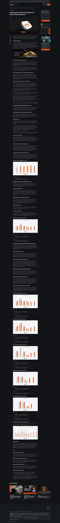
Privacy (10, 521)
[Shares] (43, 24)
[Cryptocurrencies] (48, 24)
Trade (49, 32)
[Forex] (41, 24)
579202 (22, 513)
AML (16, 521)
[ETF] (45, 24)
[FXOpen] (12, 5)
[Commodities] (46, 24)
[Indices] (49, 24)
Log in (45, 4)
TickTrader (35, 102)
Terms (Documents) (13, 521)
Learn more (45, 49)
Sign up (49, 4)
